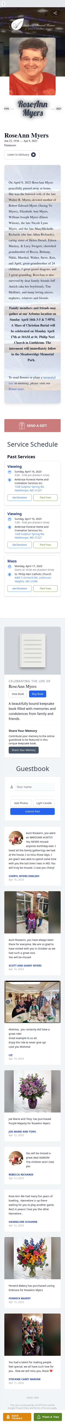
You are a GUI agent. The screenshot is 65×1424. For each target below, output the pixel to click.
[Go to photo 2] (30, 1021)
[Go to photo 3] (32, 1021)
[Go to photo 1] (28, 1021)
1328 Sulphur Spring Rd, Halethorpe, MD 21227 (29, 488)
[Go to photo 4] (34, 1021)
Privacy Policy (22, 1408)
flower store (16, 389)
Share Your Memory (24, 750)
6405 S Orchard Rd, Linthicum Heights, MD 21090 (33, 579)
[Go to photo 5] (37, 1021)
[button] (32, 912)
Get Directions (19, 497)
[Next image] (57, 1002)
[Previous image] (8, 1002)
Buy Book (37, 694)
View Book (18, 694)
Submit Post (32, 811)
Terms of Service (42, 1408)
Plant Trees (45, 497)
